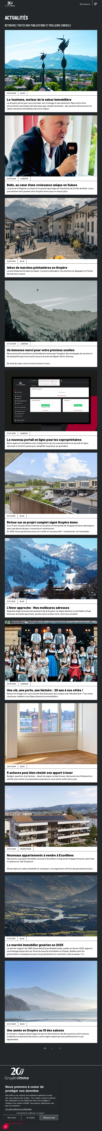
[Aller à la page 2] (59, 1048)
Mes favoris (85, 4)
